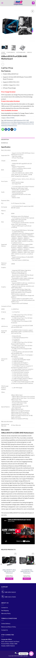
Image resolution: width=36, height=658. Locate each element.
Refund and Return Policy (8, 627)
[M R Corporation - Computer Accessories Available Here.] (18, 3)
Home (3, 52)
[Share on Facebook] (5, 129)
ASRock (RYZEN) (10, 117)
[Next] (31, 26)
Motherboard (20, 52)
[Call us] (2, 591)
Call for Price (9, 578)
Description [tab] (5, 139)
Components (10, 52)
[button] (2, 3)
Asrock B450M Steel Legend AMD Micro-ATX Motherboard (26, 571)
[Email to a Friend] (11, 129)
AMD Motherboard (8, 120)
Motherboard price (12, 125)
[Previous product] (2, 64)
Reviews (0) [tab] (4, 143)
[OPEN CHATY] (31, 653)
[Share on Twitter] (8, 129)
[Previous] (4, 26)
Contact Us (4, 607)
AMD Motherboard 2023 (20, 120)
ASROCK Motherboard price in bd (25, 124)
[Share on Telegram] (14, 129)
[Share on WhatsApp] (2, 129)
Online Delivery (5, 623)
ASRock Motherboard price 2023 (21, 122)
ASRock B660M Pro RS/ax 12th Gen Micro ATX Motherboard (9, 571)
